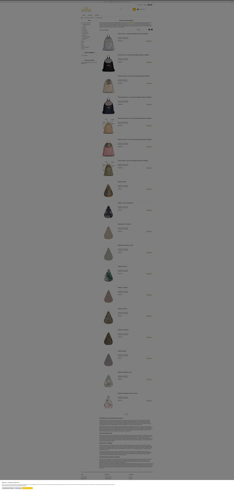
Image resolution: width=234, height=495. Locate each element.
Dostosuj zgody (18, 488)
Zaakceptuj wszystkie (27, 488)
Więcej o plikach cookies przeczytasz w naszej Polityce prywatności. (14, 485)
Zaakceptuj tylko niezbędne (8, 488)
